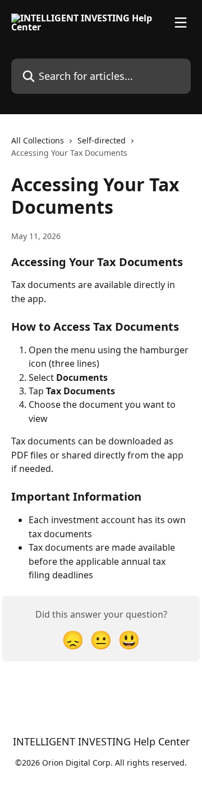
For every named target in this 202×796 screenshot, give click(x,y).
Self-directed (101, 140)
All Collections (37, 140)
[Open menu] (181, 22)
